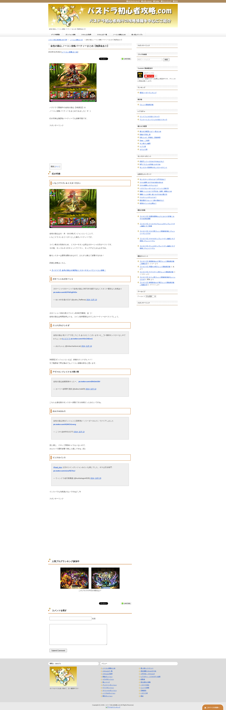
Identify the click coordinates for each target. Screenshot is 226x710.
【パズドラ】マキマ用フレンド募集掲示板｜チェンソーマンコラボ (157, 232)
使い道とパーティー (147, 668)
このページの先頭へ (213, 707)
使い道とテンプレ (137, 34)
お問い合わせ (147, 1)
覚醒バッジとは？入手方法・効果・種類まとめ (156, 191)
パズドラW (144, 693)
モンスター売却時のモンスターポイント (153, 167)
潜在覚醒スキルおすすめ (148, 671)
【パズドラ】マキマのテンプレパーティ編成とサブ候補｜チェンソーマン (157, 240)
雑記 (142, 696)
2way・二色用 (144, 140)
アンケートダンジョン (110, 685)
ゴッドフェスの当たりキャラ (150, 116)
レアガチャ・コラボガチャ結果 (150, 676)
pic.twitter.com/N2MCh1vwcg (64, 424)
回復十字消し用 (145, 134)
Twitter (157, 1)
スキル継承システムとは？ (149, 185)
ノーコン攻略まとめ (119, 34)
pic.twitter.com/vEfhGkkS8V (89, 382)
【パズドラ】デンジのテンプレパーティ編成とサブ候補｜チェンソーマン (157, 247)
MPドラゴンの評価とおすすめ (150, 164)
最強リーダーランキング (148, 93)
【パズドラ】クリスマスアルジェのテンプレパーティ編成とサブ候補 (157, 225)
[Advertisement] (90, 143)
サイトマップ (167, 1)
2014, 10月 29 (95, 478)
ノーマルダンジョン (109, 693)
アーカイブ (141, 296)
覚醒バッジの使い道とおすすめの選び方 (153, 194)
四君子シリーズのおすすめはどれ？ (152, 161)
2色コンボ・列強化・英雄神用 (150, 137)
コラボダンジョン (108, 679)
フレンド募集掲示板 (146, 105)
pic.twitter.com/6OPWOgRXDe (65, 292)
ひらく (57, 166)
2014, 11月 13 (91, 300)
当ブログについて (134, 1)
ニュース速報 (145, 687)
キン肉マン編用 (145, 143)
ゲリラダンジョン (108, 687)
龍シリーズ (106, 682)
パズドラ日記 (145, 685)
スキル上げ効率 (86, 34)
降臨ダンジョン (108, 676)
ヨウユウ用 (143, 149)
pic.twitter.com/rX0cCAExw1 (82, 339)
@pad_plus (57, 467)
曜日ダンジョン (108, 696)
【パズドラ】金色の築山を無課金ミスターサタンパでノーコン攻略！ (78, 270)
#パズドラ (66, 339)
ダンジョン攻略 (70, 34)
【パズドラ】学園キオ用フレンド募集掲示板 (155, 266)
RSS (176, 1)
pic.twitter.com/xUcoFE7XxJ (64, 471)
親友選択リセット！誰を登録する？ (152, 200)
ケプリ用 (143, 146)
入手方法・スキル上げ (148, 674)
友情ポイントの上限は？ (148, 203)
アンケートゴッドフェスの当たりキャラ (153, 119)
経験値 (143, 679)
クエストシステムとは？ (148, 197)
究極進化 (143, 690)
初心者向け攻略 (146, 682)
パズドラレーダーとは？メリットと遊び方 (154, 188)
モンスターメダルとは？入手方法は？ (153, 179)
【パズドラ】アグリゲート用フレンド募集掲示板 (156, 272)
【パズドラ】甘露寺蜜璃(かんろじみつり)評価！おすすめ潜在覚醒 (157, 217)
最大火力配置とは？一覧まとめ (150, 131)
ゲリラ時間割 (55, 34)
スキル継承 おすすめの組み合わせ (151, 182)
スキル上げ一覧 (102, 34)
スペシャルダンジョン (110, 690)
